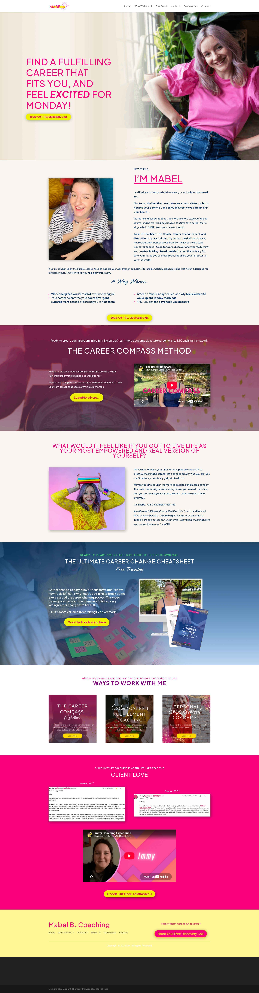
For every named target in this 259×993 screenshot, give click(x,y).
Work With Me (142, 6)
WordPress (102, 988)
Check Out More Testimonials (129, 894)
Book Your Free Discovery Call (48, 117)
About (127, 6)
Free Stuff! (161, 6)
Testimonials (191, 6)
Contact (205, 6)
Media (174, 6)
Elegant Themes (71, 988)
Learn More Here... (87, 397)
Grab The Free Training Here (87, 622)
